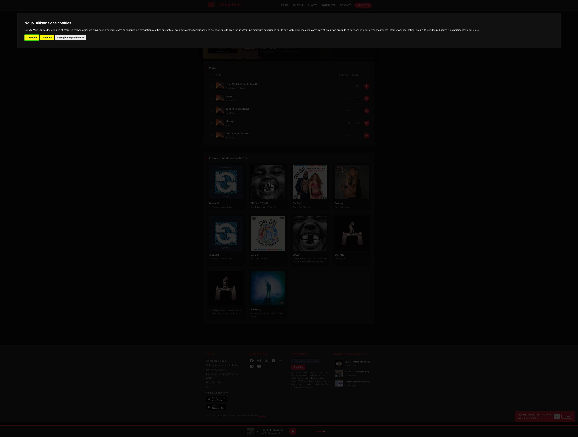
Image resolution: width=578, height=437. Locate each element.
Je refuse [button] (47, 37)
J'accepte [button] (32, 37)
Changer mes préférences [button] (70, 37)
